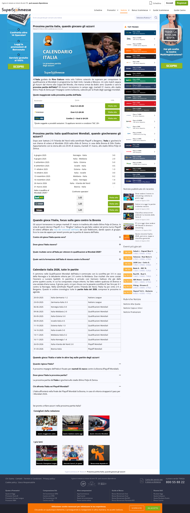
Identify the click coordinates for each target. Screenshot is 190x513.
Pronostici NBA (10, 500)
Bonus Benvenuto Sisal (120, 496)
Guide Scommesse (161, 10)
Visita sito (112, 106)
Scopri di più (137, 508)
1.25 (80, 204)
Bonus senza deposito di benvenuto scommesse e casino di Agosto (99, 466)
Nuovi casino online (84, 500)
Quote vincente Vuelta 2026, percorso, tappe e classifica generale (144, 236)
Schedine (98, 10)
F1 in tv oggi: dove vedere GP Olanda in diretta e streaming (145, 225)
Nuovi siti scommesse (85, 498)
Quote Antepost (159, 496)
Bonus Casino (158, 500)
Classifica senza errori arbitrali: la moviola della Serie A (145, 215)
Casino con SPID (49, 496)
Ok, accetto (153, 508)
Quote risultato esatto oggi (72, 434)
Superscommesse (71, 472)
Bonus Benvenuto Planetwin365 (123, 500)
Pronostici (111, 10)
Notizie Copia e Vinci (132, 308)
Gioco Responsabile (26, 482)
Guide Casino (179, 10)
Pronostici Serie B (11, 496)
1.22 (80, 197)
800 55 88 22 (175, 482)
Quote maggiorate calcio (47, 434)
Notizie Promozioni (132, 312)
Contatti (19, 478)
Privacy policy (49, 478)
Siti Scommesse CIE (50, 498)
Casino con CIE (48, 500)
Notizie (124, 10)
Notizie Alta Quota (131, 304)
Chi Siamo (9, 478)
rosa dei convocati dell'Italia (66, 229)
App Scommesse (83, 494)
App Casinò (81, 496)
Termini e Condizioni (33, 478)
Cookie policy (11, 482)
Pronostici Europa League (14, 498)
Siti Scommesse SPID (50, 494)
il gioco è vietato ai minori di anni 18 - (25, 3)
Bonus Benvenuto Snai (120, 494)
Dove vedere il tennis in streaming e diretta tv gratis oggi (144, 195)
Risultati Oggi (158, 494)
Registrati (181, 3)
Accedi (169, 3)
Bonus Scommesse (140, 10)
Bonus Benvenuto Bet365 (121, 498)
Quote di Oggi (10, 494)
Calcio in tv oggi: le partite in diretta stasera (145, 205)
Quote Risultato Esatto (161, 498)
